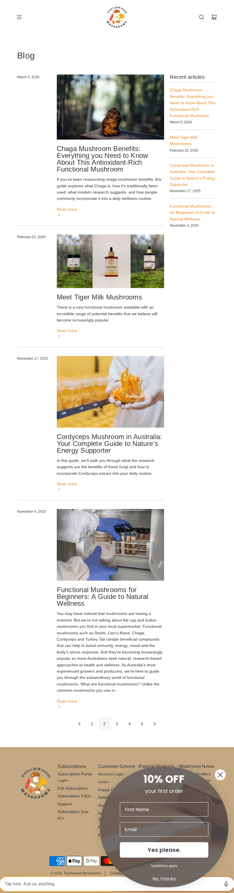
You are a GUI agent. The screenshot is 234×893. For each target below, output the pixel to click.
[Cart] (214, 17)
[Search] (201, 17)
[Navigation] (19, 17)
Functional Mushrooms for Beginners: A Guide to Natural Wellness (102, 596)
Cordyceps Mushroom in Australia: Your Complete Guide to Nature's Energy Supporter (109, 443)
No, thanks (164, 879)
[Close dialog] (220, 775)
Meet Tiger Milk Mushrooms (99, 297)
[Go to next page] (154, 723)
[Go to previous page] (79, 723)
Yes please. (164, 850)
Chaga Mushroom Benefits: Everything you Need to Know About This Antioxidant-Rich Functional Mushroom (102, 159)
